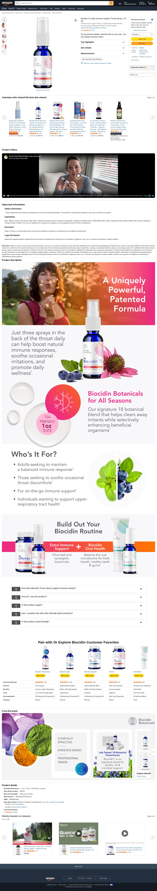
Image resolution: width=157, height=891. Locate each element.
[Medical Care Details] (38, 8)
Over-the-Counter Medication (32, 13)
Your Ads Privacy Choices (101, 885)
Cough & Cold (46, 13)
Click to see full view (42, 90)
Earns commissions (35, 156)
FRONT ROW (143, 50)
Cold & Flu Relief (57, 13)
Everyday (80, 8)
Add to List (133, 75)
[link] (18, 125)
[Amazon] (7, 3)
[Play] (3, 196)
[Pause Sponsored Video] (49, 838)
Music (64, 8)
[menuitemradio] (149, 196)
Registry (57, 8)
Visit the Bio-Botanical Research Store (93, 28)
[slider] (75, 195)
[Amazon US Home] (50, 879)
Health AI (11, 8)
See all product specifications (92, 59)
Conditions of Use (52, 885)
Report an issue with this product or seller (97, 63)
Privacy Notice (63, 885)
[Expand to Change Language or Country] (76, 878)
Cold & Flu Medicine (17, 804)
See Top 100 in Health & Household (52, 802)
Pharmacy (71, 8)
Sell (51, 8)
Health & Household (8, 13)
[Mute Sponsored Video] (49, 842)
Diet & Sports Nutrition (19, 807)
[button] (4, 8)
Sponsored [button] (5, 819)
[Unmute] (153, 195)
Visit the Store (141, 776)
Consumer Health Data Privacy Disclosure (80, 885)
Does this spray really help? (18, 158)
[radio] (4, 20)
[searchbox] (64, 3)
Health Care (18, 13)
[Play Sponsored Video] (79, 833)
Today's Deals (21, 8)
